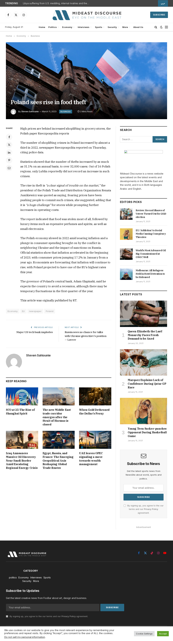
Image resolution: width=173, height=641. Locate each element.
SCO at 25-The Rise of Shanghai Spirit (20, 411)
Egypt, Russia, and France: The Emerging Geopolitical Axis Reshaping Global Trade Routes (58, 461)
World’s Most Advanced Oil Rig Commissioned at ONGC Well (151, 254)
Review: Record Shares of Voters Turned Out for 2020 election (151, 214)
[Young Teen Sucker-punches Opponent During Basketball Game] (143, 411)
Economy (67, 27)
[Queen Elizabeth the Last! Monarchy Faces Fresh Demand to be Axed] (143, 314)
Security (112, 27)
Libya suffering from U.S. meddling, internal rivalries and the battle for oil (57, 3)
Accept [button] (163, 633)
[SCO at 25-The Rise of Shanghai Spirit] (22, 396)
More (125, 27)
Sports (98, 27)
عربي (163, 3)
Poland (49, 311)
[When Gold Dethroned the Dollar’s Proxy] (95, 396)
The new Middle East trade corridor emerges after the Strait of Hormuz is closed (57, 417)
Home (42, 27)
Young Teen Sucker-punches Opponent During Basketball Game (147, 432)
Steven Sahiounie (30, 111)
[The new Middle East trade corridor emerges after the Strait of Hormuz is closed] (59, 396)
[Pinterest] (9, 160)
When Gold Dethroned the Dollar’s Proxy (94, 411)
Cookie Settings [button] (144, 633)
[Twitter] (9, 145)
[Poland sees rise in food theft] (86, 80)
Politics (52, 27)
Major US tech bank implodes (34, 332)
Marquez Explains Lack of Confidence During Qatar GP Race (147, 383)
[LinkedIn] (9, 152)
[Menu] (166, 27)
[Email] (9, 168)
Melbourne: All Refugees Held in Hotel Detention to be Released (150, 274)
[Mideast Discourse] (86, 15)
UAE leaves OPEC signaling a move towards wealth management (91, 459)
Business (65, 111)
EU (23, 311)
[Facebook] (9, 137)
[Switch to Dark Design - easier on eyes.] (161, 27)
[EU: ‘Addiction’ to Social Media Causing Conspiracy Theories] (126, 234)
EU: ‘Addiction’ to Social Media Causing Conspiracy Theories (151, 234)
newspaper (35, 311)
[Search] (156, 27)
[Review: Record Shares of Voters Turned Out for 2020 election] (126, 214)
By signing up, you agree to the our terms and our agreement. (145, 509)
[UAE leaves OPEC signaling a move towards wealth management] (95, 440)
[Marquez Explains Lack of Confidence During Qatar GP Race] (143, 362)
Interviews (83, 27)
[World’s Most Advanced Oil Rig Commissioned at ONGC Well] (126, 254)
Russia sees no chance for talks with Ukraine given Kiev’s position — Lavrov (85, 336)
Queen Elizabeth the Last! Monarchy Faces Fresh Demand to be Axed (145, 335)
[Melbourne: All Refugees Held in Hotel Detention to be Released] (126, 274)
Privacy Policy (151, 509)
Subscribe (159, 14)
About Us (138, 27)
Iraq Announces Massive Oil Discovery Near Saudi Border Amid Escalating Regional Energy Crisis (22, 461)
